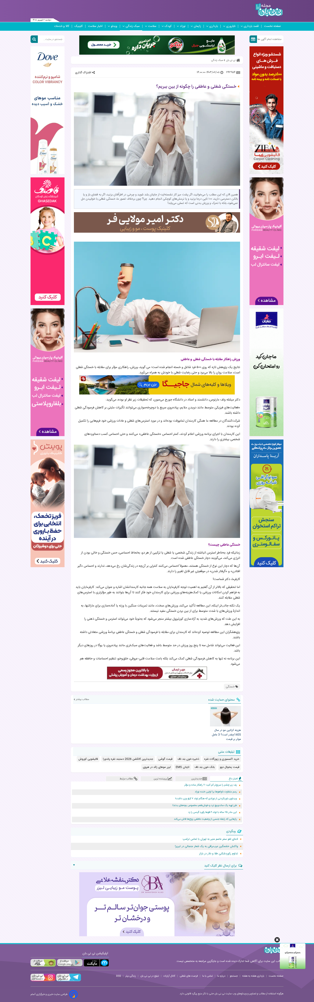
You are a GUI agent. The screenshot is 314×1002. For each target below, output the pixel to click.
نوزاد (182, 26)
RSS (118, 976)
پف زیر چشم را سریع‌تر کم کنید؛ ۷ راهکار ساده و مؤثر (210, 785)
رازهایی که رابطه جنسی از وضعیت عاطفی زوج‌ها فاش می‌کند (205, 819)
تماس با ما (207, 976)
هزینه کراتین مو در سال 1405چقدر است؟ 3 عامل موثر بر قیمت (226, 734)
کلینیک (79, 26)
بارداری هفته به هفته (253, 976)
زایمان (197, 26)
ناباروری (230, 26)
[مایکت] (96, 963)
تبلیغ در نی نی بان (149, 976)
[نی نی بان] (269, 10)
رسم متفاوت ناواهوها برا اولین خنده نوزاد (216, 792)
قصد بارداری (251, 26)
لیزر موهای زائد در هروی (157, 767)
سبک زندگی (133, 26)
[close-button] (277, 940)
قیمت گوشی (165, 759)
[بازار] (43, 963)
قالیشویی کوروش (88, 759)
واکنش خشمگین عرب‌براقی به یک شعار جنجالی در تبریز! (206, 846)
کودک (168, 26)
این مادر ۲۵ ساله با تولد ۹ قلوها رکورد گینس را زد (212, 812)
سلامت (152, 26)
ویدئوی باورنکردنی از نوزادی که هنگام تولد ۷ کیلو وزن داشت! (206, 799)
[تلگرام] (68, 980)
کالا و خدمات (61, 26)
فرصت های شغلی (189, 976)
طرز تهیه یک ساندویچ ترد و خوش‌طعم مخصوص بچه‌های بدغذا (204, 805)
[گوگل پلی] (69, 963)
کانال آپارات (169, 976)
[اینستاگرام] (43, 980)
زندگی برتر (130, 976)
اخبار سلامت (95, 26)
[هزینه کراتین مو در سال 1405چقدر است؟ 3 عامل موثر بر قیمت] (225, 716)
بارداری (213, 26)
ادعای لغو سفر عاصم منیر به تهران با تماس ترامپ (210, 839)
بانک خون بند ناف (205, 767)
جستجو (234, 976)
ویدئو (114, 26)
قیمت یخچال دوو (229, 767)
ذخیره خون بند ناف (188, 759)
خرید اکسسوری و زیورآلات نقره (221, 759)
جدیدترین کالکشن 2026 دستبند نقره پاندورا (128, 759)
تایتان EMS (182, 767)
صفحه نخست (272, 26)
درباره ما (221, 976)
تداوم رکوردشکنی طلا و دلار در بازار (218, 853)
